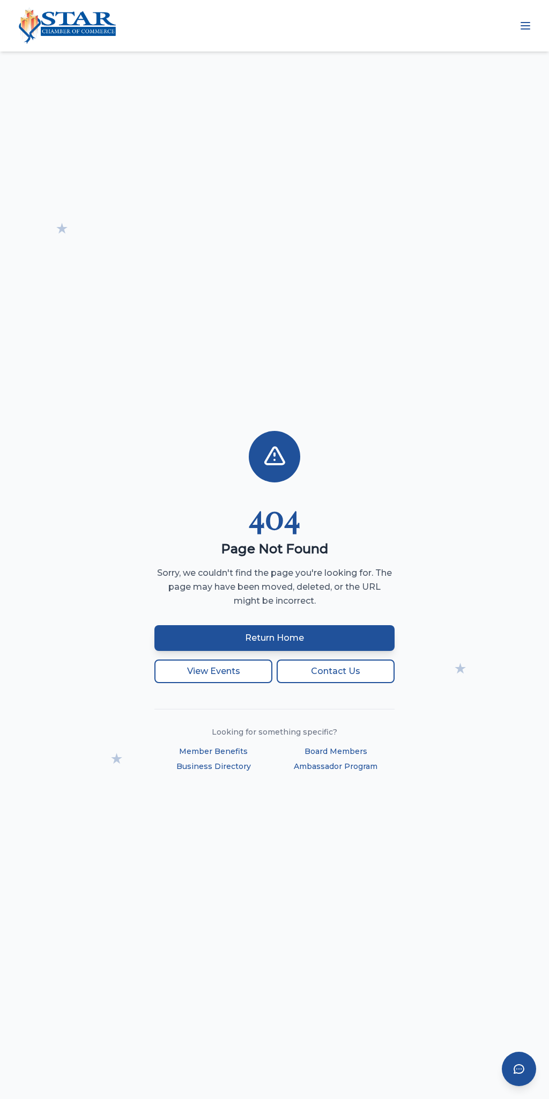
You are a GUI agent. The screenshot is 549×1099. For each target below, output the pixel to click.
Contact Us (335, 671)
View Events (213, 671)
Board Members (336, 751)
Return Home (274, 638)
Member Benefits (213, 751)
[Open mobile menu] (525, 25)
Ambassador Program (335, 766)
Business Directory (213, 766)
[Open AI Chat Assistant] (519, 1069)
